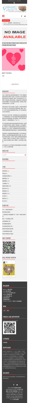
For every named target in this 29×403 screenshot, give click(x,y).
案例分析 (4, 198)
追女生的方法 (16, 23)
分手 (4, 310)
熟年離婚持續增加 (6, 223)
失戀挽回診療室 (6, 176)
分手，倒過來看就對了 (7, 209)
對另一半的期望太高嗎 (7, 218)
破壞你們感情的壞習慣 (7, 228)
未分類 (4, 196)
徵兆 (8, 310)
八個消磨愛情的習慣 (7, 231)
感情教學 (10, 23)
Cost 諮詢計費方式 (7, 296)
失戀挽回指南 (6, 298)
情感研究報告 (5, 186)
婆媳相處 (4, 178)
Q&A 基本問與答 (7, 291)
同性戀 (4, 173)
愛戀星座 (4, 191)
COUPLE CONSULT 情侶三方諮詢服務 (12, 301)
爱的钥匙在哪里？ (6, 212)
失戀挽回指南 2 (6, 299)
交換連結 (5, 342)
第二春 (4, 201)
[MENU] (3, 16)
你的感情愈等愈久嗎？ (7, 226)
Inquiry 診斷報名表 (7, 294)
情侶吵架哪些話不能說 (7, 233)
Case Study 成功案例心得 (9, 293)
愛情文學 (4, 188)
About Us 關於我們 (7, 289)
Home (5, 23)
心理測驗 (4, 183)
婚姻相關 (4, 181)
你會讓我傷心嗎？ (6, 221)
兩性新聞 (4, 171)
